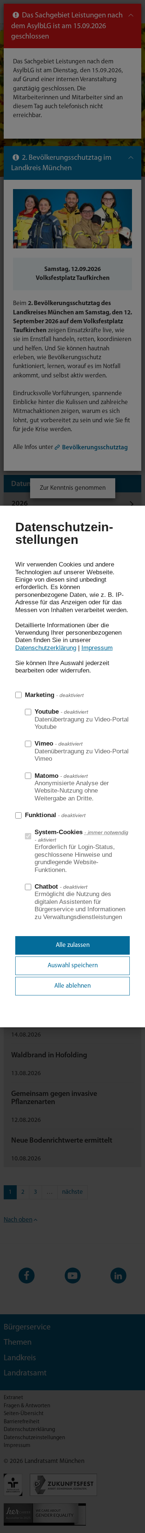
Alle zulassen (73, 945)
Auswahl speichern (73, 965)
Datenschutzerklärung (45, 647)
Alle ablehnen (72, 986)
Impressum (97, 647)
